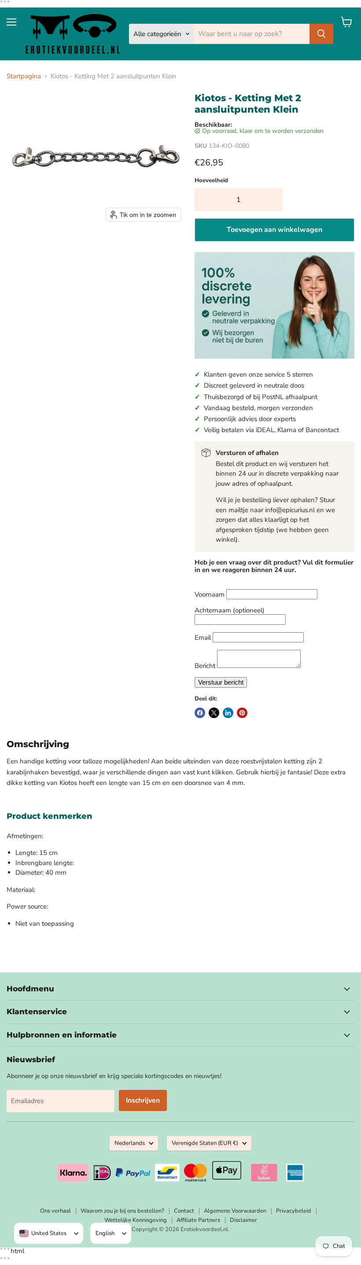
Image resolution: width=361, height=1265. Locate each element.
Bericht (205, 665)
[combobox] (42, 1233)
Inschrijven (143, 1100)
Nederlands (129, 1143)
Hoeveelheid (211, 180)
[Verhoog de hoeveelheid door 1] (274, 199)
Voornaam (210, 594)
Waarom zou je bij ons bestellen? (122, 1211)
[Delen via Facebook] (200, 713)
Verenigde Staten (205, 1143)
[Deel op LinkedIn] (228, 713)
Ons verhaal (55, 1211)
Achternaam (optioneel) (230, 610)
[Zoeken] (321, 34)
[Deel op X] (214, 713)
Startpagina (24, 76)
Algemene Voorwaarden (235, 1211)
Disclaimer (243, 1220)
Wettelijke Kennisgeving (135, 1220)
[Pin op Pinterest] (242, 713)
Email (203, 637)
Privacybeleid (293, 1211)
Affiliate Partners (198, 1220)
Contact (184, 1211)
